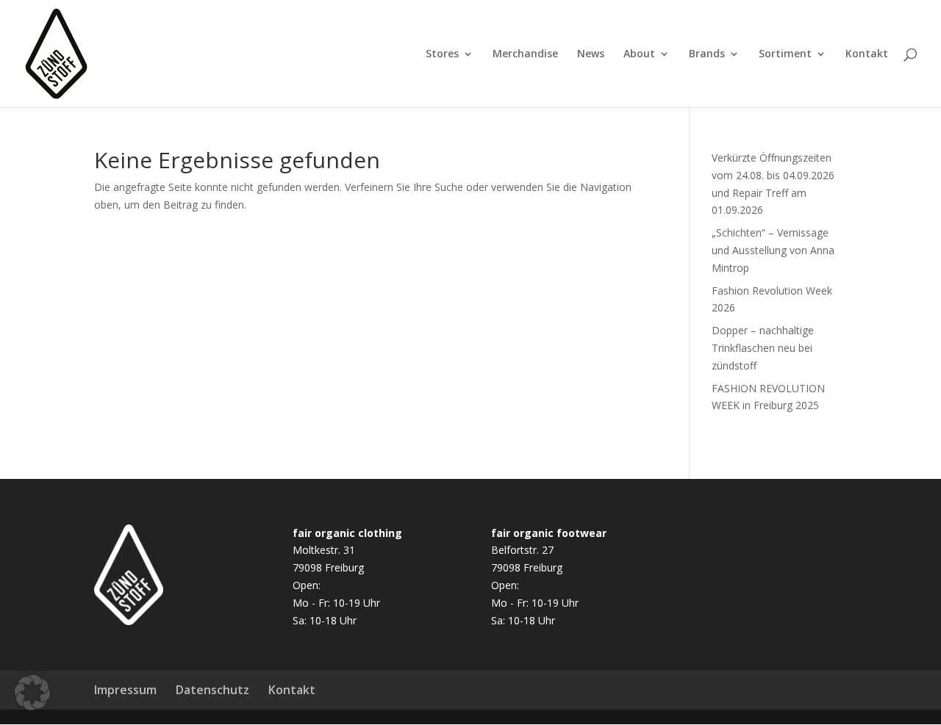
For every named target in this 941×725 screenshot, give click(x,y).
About (639, 54)
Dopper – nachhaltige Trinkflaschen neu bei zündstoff (763, 347)
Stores (442, 54)
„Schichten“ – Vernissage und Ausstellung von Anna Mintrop (773, 250)
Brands (707, 54)
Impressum (125, 690)
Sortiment (785, 54)
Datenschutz (212, 690)
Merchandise (525, 54)
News (590, 54)
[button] (32, 692)
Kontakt (866, 54)
